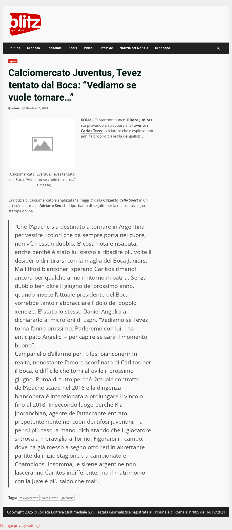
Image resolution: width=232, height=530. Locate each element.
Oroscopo (162, 48)
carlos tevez (50, 498)
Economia (54, 48)
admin (16, 108)
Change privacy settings (20, 525)
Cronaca (33, 48)
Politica (14, 48)
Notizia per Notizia (134, 48)
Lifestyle (106, 48)
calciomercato (28, 498)
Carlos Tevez (92, 130)
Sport (72, 48)
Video (88, 48)
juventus (67, 498)
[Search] (218, 48)
